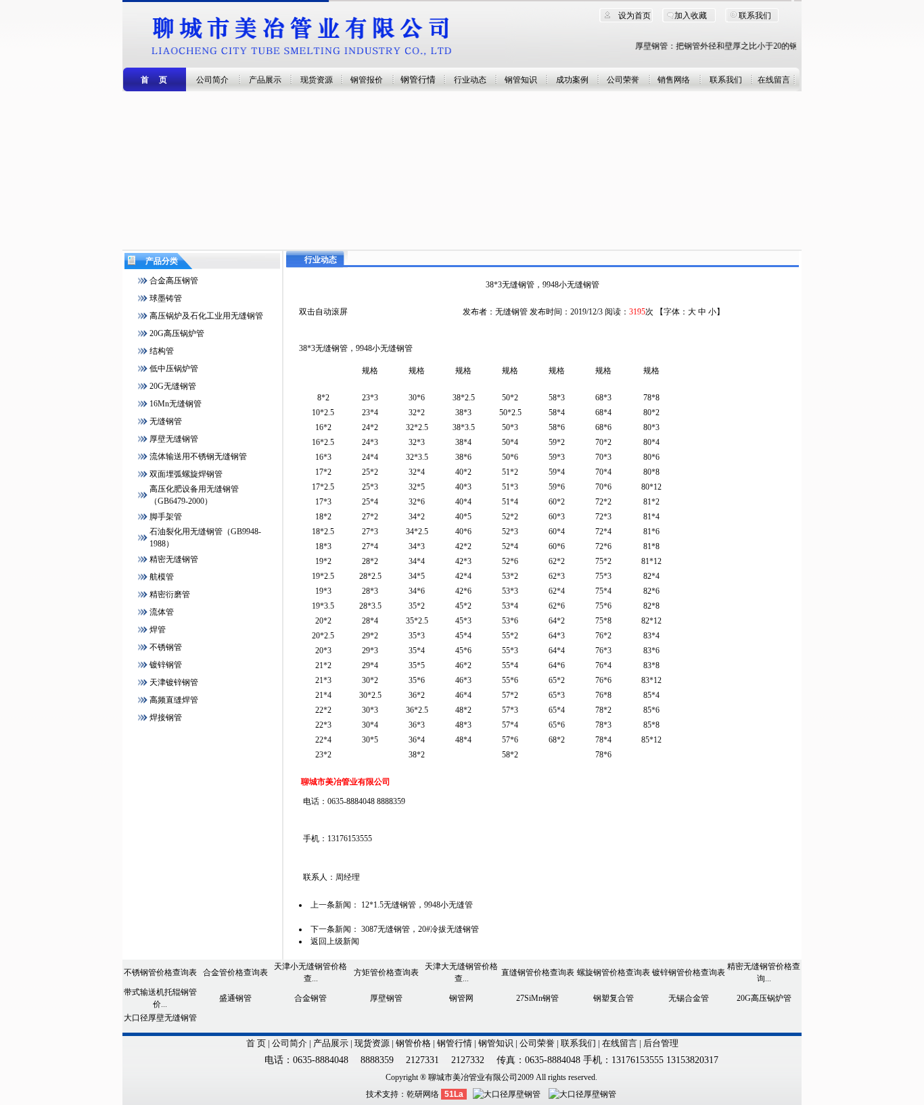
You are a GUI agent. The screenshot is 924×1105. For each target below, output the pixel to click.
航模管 (161, 577)
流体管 (161, 612)
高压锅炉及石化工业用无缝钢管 (206, 316)
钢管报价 (366, 80)
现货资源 (316, 80)
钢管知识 (521, 80)
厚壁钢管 (386, 998)
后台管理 (660, 1043)
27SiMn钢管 (537, 998)
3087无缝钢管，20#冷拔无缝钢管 (420, 929)
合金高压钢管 (173, 280)
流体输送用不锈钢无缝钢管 (198, 456)
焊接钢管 (165, 717)
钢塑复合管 (613, 998)
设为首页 (634, 15)
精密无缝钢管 (173, 559)
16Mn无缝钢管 (175, 403)
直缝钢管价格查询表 (537, 972)
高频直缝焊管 (173, 700)
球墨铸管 (165, 298)
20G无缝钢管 (172, 386)
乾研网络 (423, 1094)
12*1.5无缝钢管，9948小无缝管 (417, 905)
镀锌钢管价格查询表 (688, 972)
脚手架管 (165, 516)
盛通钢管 (235, 998)
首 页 (256, 1043)
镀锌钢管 (165, 664)
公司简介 (212, 80)
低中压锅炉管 (173, 368)
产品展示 (265, 80)
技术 (374, 1094)
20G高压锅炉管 (176, 333)
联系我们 (755, 15)
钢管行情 (418, 79)
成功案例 (572, 80)
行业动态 (470, 80)
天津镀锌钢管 (173, 682)
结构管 (161, 351)
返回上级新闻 (334, 941)
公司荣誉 (623, 80)
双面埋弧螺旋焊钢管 (186, 474)
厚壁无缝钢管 (173, 439)
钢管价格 (413, 1043)
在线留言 (774, 80)
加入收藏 (690, 15)
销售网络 (673, 80)
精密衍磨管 (169, 594)
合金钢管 (310, 998)
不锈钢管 (165, 647)
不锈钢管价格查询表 (160, 972)
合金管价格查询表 (235, 972)
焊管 (157, 629)
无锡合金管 (688, 998)
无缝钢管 (165, 421)
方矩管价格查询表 (386, 972)
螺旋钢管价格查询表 (613, 972)
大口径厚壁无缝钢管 (160, 1017)
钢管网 (461, 998)
